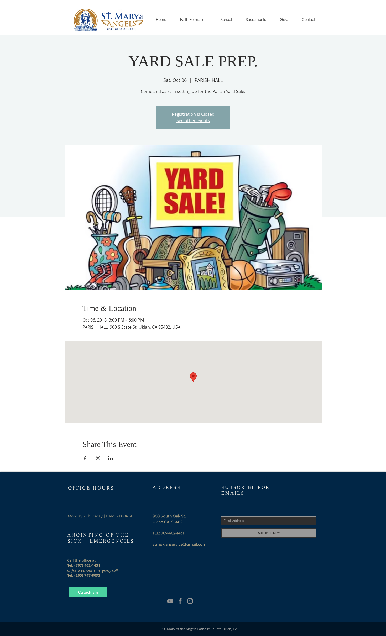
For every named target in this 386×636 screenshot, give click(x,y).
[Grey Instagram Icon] (190, 601)
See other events (193, 120)
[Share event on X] (97, 458)
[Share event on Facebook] (84, 458)
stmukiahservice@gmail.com (179, 544)
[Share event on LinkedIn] (110, 458)
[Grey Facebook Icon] (180, 601)
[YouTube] (170, 601)
